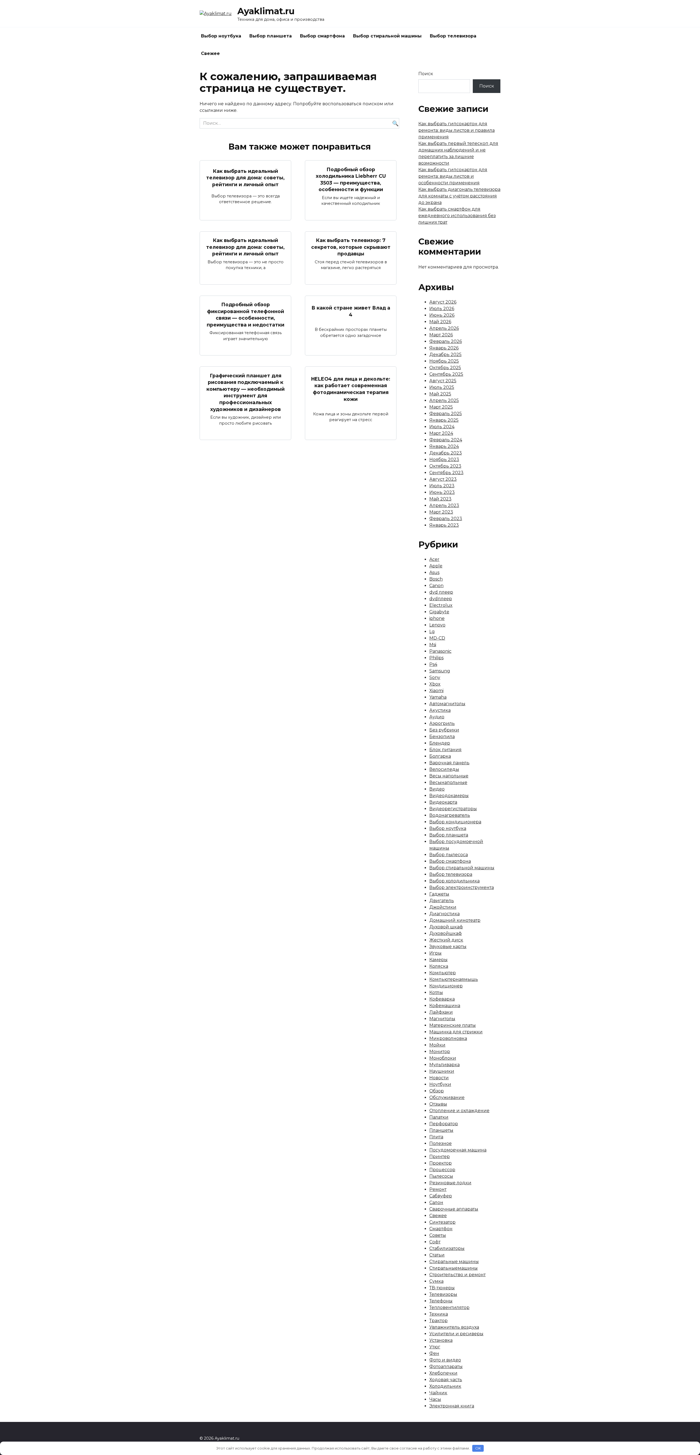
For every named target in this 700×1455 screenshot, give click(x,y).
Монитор (439, 1051)
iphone (437, 618)
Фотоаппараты (446, 1366)
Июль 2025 (441, 387)
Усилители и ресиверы (456, 1333)
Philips (436, 657)
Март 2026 (441, 334)
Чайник (438, 1392)
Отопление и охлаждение (459, 1110)
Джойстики (442, 907)
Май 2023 (440, 498)
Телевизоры (443, 1294)
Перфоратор (443, 1123)
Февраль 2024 (445, 439)
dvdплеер (440, 598)
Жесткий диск (446, 940)
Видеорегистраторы (453, 808)
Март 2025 (441, 407)
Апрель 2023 (444, 505)
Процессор (442, 1169)
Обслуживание (447, 1097)
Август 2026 (442, 302)
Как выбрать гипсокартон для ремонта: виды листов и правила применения (456, 130)
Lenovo (437, 625)
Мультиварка (444, 1064)
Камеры (438, 959)
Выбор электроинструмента (461, 887)
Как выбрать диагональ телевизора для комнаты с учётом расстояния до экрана (459, 196)
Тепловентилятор (449, 1307)
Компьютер (442, 972)
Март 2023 (441, 512)
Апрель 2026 (444, 328)
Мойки (437, 1045)
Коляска (438, 966)
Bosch (436, 579)
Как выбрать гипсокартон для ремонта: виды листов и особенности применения (452, 176)
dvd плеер (441, 592)
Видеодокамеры (449, 795)
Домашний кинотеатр (454, 920)
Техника (438, 1314)
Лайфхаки (441, 1012)
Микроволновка (448, 1038)
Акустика (440, 710)
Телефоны (441, 1301)
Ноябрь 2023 (444, 459)
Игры (435, 953)
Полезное (440, 1143)
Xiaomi (436, 690)
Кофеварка (442, 999)
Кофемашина (444, 1005)
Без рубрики (444, 730)
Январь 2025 (444, 420)
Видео (437, 789)
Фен (434, 1353)
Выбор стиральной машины (387, 36)
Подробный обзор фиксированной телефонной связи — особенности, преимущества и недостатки (245, 315)
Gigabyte (439, 611)
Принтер (439, 1156)
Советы (437, 1235)
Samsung (439, 670)
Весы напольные (448, 775)
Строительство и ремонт (457, 1274)
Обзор (436, 1091)
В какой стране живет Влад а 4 (350, 311)
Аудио (436, 716)
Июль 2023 (441, 485)
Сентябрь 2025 (446, 374)
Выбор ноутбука (221, 36)
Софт (435, 1241)
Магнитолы (442, 1018)
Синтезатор (442, 1222)
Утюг (434, 1346)
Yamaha (438, 697)
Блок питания (445, 749)
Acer (434, 559)
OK (478, 1448)
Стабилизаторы (447, 1248)
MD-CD (437, 638)
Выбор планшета (270, 36)
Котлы (436, 992)
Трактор (438, 1320)
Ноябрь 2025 (444, 361)
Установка (441, 1340)
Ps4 (433, 664)
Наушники (441, 1071)
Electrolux (441, 605)
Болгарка (440, 756)
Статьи (437, 1255)
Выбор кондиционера (455, 821)
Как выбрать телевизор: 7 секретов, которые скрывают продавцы (350, 246)
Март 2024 (441, 433)
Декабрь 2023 (445, 453)
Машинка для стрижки (456, 1031)
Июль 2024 (441, 426)
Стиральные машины (454, 1261)
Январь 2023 (444, 525)
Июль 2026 (441, 308)
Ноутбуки (440, 1084)
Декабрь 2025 (445, 354)
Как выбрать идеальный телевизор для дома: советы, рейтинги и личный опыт (245, 177)
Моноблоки (442, 1058)
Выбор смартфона (322, 36)
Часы (435, 1399)
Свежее (210, 53)
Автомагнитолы (447, 703)
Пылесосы (441, 1176)
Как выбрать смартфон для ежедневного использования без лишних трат (457, 215)
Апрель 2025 (444, 400)
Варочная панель (449, 762)
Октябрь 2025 (445, 367)
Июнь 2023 (442, 492)
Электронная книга (451, 1406)
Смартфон (441, 1228)
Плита (436, 1136)
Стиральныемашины (453, 1268)
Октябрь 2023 (445, 466)
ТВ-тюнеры (442, 1287)
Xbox (435, 684)
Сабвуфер (440, 1196)
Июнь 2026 (441, 315)
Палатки (438, 1117)
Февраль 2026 (445, 341)
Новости (439, 1077)
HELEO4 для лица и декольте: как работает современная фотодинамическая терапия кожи (350, 389)
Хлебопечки (443, 1373)
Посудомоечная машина (457, 1150)
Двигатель (441, 900)
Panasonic (440, 651)
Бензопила (442, 736)
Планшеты (441, 1130)
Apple (435, 565)
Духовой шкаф (446, 926)
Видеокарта (443, 802)
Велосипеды (444, 769)
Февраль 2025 (445, 413)
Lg (432, 631)
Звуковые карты (447, 946)
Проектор (440, 1163)
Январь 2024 (444, 446)
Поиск (425, 73)
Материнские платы (452, 1025)
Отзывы (438, 1104)
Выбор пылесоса (448, 854)
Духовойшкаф (445, 933)
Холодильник (445, 1386)
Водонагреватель (449, 815)
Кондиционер (446, 986)
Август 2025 (442, 380)
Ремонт (438, 1189)
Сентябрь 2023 (446, 472)
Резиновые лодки (450, 1182)
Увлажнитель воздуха (454, 1327)
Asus (434, 572)
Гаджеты (439, 894)
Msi (432, 644)
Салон (436, 1202)
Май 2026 (440, 321)
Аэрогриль (442, 723)
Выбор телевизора (453, 36)
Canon (436, 585)
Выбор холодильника (454, 881)
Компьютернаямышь (453, 979)
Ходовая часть (445, 1379)
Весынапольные (448, 782)
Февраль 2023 (445, 518)
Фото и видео (445, 1360)
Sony (434, 677)
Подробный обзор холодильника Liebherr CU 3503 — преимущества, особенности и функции (351, 179)
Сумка (436, 1281)
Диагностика (444, 913)
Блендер (439, 743)
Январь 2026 (444, 348)
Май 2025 (440, 393)
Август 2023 (443, 479)
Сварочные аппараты (453, 1209)
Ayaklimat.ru (265, 11)
